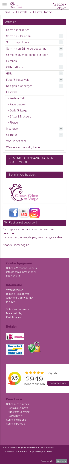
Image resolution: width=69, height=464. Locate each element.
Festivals (11, 92)
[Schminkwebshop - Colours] (16, 5)
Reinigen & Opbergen (19, 86)
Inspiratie (12, 128)
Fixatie (14, 122)
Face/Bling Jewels (17, 79)
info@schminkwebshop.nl (21, 272)
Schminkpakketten (18, 30)
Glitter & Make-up (20, 116)
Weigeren (61, 461)
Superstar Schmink (19, 411)
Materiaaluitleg (14, 313)
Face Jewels (18, 104)
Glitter (10, 73)
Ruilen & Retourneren (18, 293)
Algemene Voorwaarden (19, 297)
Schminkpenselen (16, 423)
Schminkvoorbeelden (18, 309)
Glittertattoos (14, 67)
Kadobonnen (13, 317)
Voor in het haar (16, 141)
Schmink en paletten (17, 404)
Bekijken (61, 8)
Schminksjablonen (17, 42)
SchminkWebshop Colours (21, 268)
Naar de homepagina (16, 245)
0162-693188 (13, 275)
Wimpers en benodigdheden (23, 147)
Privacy (10, 301)
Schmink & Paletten (18, 36)
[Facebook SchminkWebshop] (14, 212)
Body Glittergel (19, 110)
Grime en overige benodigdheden (27, 55)
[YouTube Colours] (24, 212)
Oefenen (11, 61)
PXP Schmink (15, 415)
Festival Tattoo (19, 98)
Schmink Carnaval (18, 408)
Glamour (11, 135)
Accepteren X (47, 461)
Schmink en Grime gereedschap (26, 48)
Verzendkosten (14, 290)
